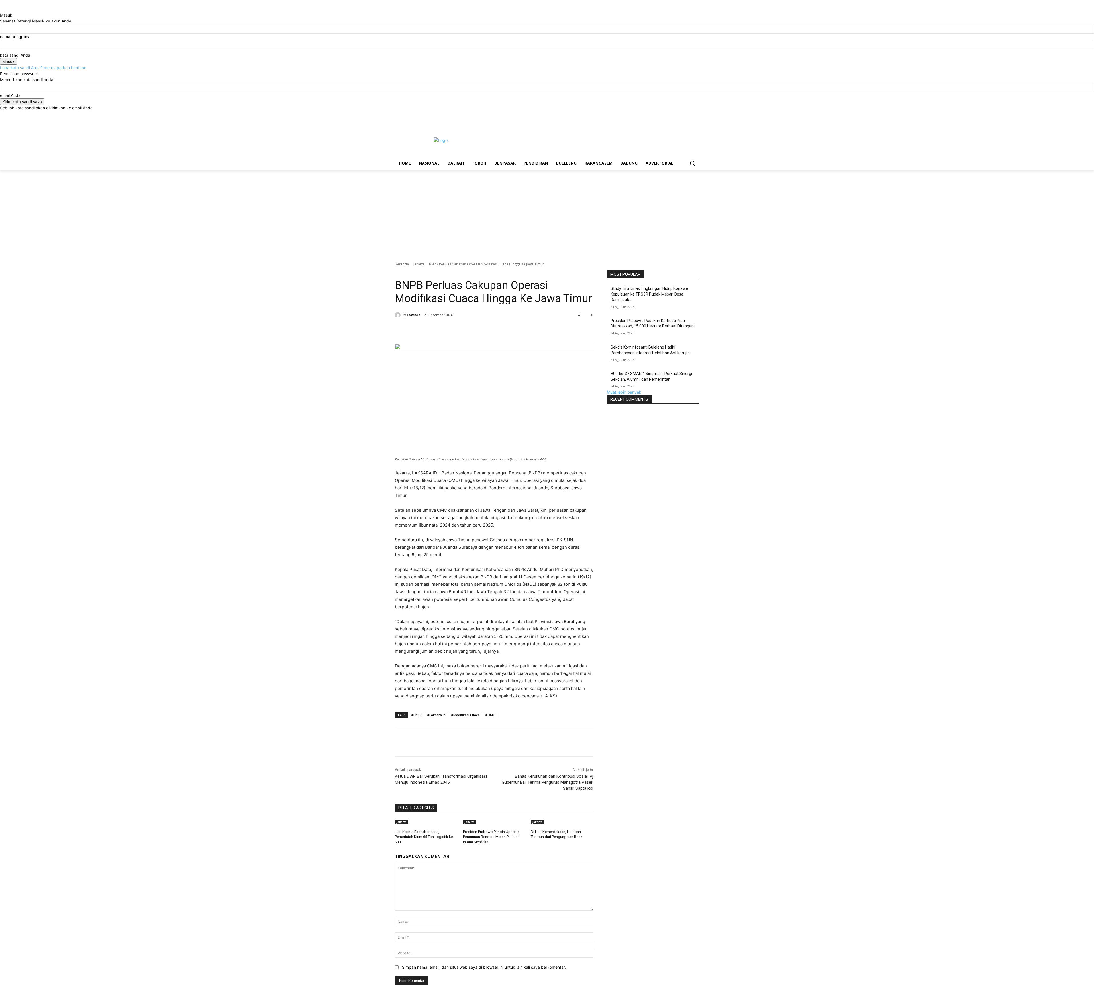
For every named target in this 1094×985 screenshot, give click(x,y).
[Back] (1, 9)
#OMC (490, 715)
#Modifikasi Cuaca (465, 715)
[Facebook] (664, 115)
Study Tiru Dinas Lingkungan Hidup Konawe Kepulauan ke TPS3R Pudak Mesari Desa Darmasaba (649, 294)
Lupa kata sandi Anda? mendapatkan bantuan (43, 67)
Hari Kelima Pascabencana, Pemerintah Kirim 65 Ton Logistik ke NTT (424, 837)
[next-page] (532, 844)
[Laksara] (398, 315)
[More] (493, 329)
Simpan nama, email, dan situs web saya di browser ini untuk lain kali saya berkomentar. (484, 967)
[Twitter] (680, 115)
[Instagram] (672, 115)
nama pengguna (15, 36)
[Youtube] (696, 115)
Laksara (414, 315)
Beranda (402, 264)
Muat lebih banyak (624, 392)
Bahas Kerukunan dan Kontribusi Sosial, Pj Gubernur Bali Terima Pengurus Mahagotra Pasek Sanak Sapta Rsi (547, 782)
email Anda (10, 95)
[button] (692, 163)
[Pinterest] (466, 329)
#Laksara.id (436, 715)
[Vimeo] (688, 115)
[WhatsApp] (479, 329)
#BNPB (416, 715)
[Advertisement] (547, 213)
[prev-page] (529, 844)
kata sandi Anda (15, 55)
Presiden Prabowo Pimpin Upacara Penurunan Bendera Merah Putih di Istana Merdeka (491, 837)
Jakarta (418, 264)
